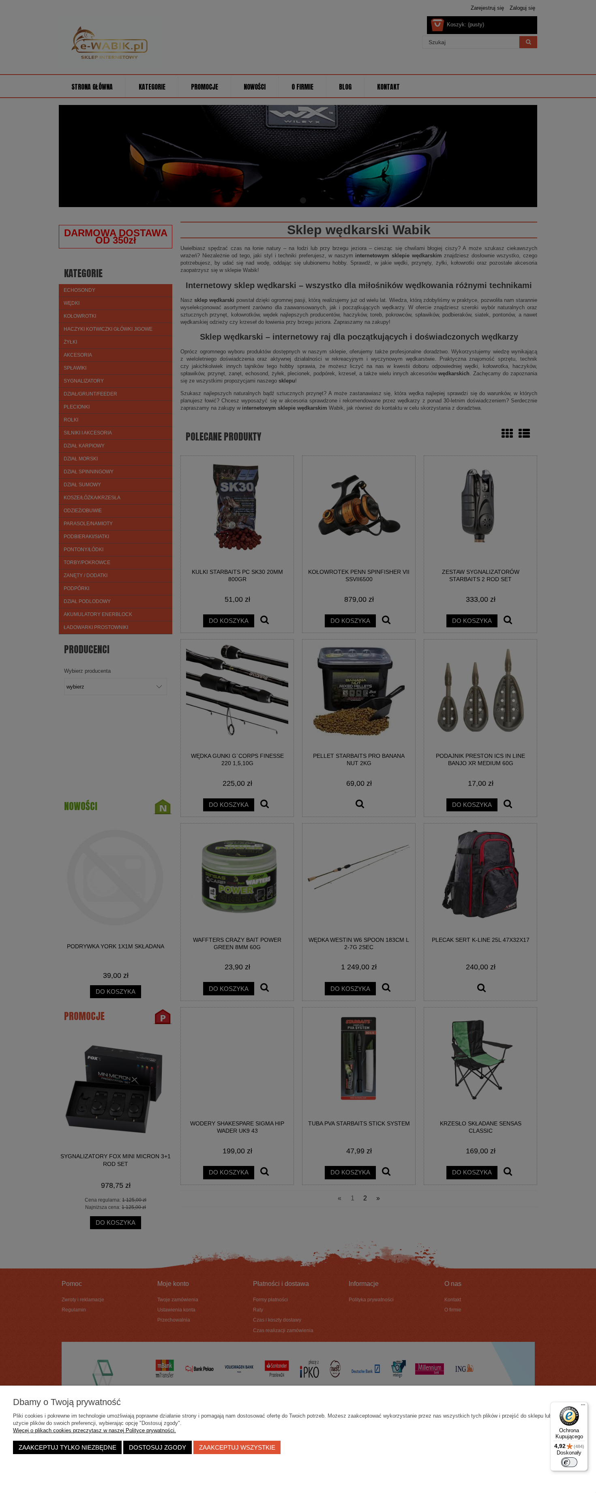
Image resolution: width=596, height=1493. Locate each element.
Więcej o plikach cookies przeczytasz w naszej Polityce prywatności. (94, 1430)
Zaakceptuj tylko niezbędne (67, 1447)
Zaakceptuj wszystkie (237, 1447)
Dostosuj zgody (157, 1447)
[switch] (569, 1462)
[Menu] (583, 1407)
